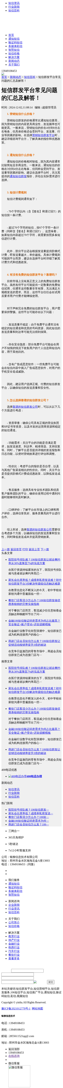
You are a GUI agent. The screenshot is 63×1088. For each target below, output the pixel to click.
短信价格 (14, 53)
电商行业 (14, 947)
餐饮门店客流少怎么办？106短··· (28, 817)
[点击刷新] (40, 982)
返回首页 (16, 549)
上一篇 (5, 549)
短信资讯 (14, 3)
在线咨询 (14, 1055)
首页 (11, 35)
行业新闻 (14, 6)
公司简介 (14, 922)
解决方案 (14, 57)
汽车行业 (14, 951)
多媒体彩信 (15, 46)
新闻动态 (14, 60)
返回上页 (34, 549)
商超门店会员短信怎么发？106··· (28, 824)
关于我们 (14, 64)
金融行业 (14, 943)
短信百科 (14, 10)
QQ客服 (13, 1059)
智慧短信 (14, 49)
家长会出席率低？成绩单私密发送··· (30, 813)
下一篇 (45, 549)
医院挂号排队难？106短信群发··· (28, 809)
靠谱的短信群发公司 (25, 406)
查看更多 (14, 958)
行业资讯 (14, 908)
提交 (50, 982)
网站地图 (37, 1008)
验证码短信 (15, 42)
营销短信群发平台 (43, 135)
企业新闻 (14, 904)
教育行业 (14, 936)
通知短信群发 (18, 176)
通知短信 (14, 38)
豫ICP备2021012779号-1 (15, 1008)
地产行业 (14, 940)
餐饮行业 (14, 954)
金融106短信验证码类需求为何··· (28, 820)
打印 (25, 549)
